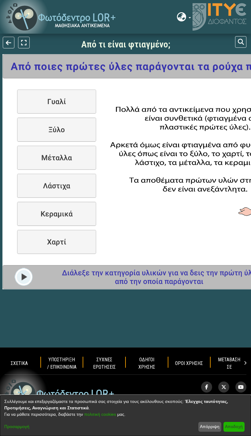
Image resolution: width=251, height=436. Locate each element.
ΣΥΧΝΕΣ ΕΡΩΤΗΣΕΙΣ (104, 363)
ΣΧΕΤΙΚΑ (19, 363)
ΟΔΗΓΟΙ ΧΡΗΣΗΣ (146, 363)
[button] (61, 17)
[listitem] (206, 387)
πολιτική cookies (100, 414)
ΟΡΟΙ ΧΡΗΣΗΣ (189, 363)
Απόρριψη (209, 426)
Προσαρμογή (16, 426)
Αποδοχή (234, 426)
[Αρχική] (59, 393)
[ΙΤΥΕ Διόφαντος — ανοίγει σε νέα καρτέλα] (219, 17)
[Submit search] (240, 42)
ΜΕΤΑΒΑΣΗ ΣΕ (229, 363)
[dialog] (125, 415)
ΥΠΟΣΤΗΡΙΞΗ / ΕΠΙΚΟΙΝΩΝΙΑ (62, 363)
